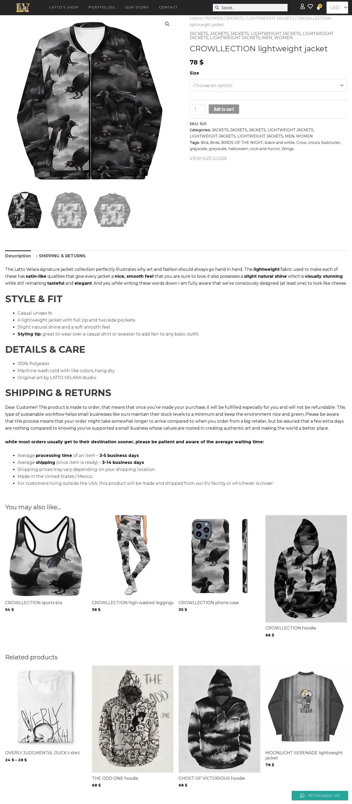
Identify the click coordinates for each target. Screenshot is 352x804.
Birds (214, 142)
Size (194, 73)
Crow (301, 142)
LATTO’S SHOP (64, 7)
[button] (167, 24)
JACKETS (235, 18)
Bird (204, 142)
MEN (267, 37)
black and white (280, 142)
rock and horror (265, 148)
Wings (288, 148)
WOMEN (214, 18)
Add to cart (224, 109)
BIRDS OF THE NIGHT (242, 142)
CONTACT (168, 7)
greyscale (218, 148)
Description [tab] (18, 255)
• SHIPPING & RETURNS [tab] (61, 255)
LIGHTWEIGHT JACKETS (270, 18)
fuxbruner (330, 142)
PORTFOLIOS (102, 7)
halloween (238, 148)
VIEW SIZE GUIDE (208, 158)
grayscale (198, 148)
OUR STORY (136, 7)
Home (196, 18)
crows (314, 142)
